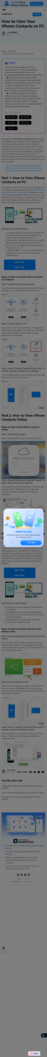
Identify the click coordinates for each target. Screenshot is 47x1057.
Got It (12, 543)
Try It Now (31, 543)
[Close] (7, 511)
